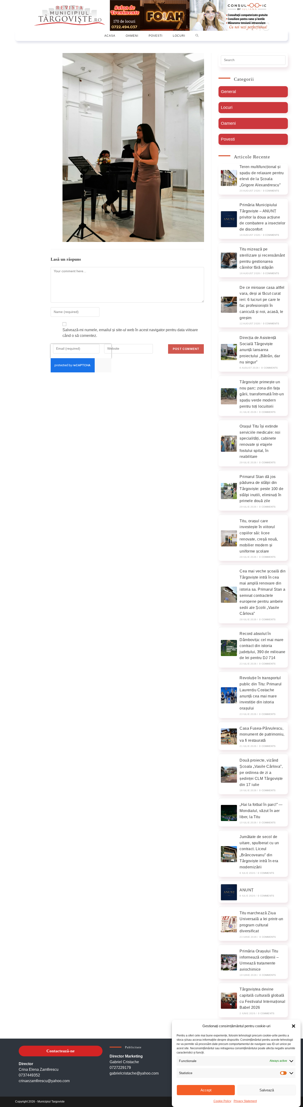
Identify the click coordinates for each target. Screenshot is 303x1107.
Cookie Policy (222, 1101)
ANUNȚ (247, 890)
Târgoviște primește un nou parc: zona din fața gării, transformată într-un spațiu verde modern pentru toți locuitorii (262, 394)
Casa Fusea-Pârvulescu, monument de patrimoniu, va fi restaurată (262, 734)
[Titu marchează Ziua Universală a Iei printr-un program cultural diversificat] (229, 924)
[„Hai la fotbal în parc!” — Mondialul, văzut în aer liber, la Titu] (229, 813)
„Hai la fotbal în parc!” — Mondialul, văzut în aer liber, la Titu (261, 811)
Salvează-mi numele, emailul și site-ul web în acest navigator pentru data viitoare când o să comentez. (130, 333)
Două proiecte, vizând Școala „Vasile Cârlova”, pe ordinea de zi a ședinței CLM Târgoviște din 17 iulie (261, 772)
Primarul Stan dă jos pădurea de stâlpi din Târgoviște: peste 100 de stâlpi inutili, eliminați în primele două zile (261, 489)
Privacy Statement (245, 1101)
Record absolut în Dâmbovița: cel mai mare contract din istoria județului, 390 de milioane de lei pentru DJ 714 (262, 646)
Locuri (226, 107)
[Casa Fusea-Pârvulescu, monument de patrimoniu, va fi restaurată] (229, 736)
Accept (206, 1090)
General (228, 91)
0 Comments (271, 190)
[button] (293, 1026)
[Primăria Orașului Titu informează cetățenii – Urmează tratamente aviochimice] (229, 962)
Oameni (228, 123)
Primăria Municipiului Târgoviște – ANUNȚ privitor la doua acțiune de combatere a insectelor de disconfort (262, 217)
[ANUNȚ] (229, 892)
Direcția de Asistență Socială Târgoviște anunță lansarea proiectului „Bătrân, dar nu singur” (260, 350)
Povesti (228, 139)
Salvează (266, 1090)
